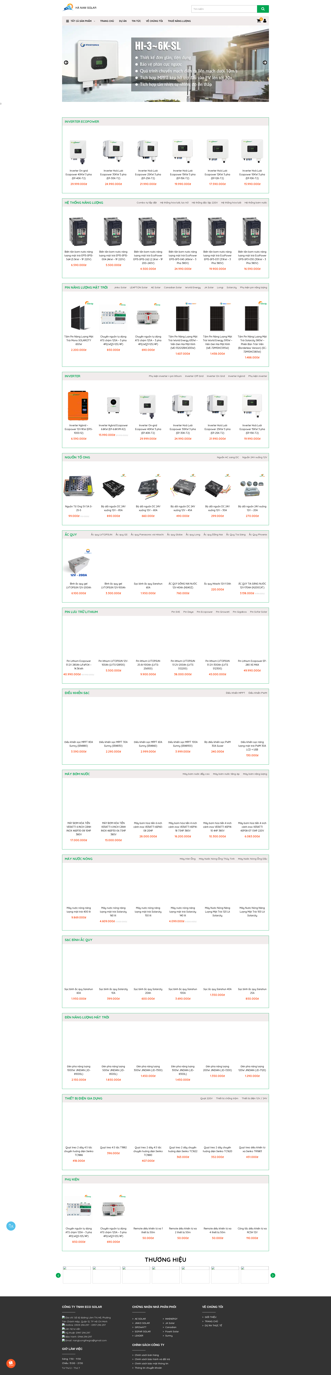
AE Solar (156, 287)
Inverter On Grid (216, 376)
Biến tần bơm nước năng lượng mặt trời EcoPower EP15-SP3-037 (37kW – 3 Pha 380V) (217, 257)
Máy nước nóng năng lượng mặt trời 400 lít (79, 909)
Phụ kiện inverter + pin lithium (165, 376)
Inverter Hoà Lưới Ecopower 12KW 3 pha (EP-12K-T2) (217, 174)
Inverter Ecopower (82, 121)
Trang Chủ (107, 21)
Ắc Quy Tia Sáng (235, 534)
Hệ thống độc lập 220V (205, 202)
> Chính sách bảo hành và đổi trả (151, 1359)
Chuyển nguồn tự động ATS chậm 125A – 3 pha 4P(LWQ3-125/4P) (148, 340)
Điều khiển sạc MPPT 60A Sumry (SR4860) (148, 744)
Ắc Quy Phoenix (258, 534)
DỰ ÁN (123, 21)
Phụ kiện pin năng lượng (253, 287)
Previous (66, 62)
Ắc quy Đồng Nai (213, 534)
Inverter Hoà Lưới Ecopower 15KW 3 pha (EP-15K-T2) (182, 174)
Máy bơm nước (77, 774)
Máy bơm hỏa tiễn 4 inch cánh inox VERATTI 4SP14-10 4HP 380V (217, 827)
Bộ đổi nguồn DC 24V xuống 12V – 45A (183, 508)
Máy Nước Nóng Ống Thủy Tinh (217, 858)
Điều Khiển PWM (258, 692)
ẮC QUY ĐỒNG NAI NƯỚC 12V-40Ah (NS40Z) (183, 585)
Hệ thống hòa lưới (231, 202)
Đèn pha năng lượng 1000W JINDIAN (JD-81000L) (78, 1070)
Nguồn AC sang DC (228, 457)
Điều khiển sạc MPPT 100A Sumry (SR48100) (183, 744)
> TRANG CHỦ (210, 1321)
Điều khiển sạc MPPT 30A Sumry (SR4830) (113, 744)
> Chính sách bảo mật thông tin (150, 1363)
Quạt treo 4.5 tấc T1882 (113, 1147)
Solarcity (232, 287)
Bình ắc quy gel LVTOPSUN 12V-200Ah (78, 585)
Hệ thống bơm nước (256, 202)
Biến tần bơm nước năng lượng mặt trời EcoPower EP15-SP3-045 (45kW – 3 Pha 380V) (183, 257)
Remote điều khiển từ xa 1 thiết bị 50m (148, 1230)
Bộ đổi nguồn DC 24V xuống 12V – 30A (217, 508)
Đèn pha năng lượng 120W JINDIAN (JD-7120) (252, 1068)
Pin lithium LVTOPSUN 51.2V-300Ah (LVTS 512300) (217, 664)
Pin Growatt (222, 611)
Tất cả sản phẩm (81, 21)
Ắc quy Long (193, 534)
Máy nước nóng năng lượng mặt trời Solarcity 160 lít (113, 911)
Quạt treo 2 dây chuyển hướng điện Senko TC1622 (182, 1149)
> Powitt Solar (171, 1331)
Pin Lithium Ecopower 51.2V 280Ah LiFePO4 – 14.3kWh (78, 664)
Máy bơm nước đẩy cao (196, 773)
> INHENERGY (170, 1318)
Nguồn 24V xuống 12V (254, 457)
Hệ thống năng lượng (84, 202)
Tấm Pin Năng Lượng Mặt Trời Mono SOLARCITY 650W (78, 340)
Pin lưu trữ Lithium (81, 612)
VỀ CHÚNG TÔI (154, 21)
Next (264, 62)
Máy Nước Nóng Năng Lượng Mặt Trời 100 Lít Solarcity (252, 911)
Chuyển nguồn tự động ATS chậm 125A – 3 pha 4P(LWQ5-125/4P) (113, 340)
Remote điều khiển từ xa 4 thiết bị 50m (217, 1230)
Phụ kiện (72, 1179)
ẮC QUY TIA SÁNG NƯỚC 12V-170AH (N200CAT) (252, 585)
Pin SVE (176, 611)
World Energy (193, 287)
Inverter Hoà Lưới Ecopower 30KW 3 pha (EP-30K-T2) (113, 174)
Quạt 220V (206, 1098)
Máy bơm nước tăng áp (226, 773)
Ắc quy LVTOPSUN (101, 534)
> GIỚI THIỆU (209, 1317)
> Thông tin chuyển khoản (147, 1367)
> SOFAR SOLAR (141, 1331)
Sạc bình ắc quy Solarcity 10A (113, 991)
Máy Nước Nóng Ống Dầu (252, 858)
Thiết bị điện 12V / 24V (254, 1098)
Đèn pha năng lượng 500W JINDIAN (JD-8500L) (113, 1070)
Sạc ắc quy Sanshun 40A (217, 989)
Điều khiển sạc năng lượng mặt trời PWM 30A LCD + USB (252, 746)
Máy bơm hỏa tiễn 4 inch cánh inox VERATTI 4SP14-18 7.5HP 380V (182, 827)
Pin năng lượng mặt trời (86, 287)
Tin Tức (136, 21)
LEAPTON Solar (139, 287)
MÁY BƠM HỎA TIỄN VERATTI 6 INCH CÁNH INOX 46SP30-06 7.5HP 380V (113, 829)
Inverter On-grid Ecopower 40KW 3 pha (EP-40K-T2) (79, 174)
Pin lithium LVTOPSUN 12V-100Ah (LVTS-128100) (113, 662)
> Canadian (169, 1327)
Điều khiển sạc (77, 693)
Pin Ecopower (205, 611)
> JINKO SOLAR (141, 1323)
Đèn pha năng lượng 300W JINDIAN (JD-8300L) (182, 1070)
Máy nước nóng (78, 859)
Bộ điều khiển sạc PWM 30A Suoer (217, 744)
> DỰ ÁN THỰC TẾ (212, 1325)
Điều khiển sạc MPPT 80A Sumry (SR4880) (78, 744)
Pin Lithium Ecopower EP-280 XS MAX (252, 662)
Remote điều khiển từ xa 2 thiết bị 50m (183, 1230)
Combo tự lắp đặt (147, 202)
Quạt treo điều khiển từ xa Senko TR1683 (252, 1149)
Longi (220, 287)
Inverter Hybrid (236, 376)
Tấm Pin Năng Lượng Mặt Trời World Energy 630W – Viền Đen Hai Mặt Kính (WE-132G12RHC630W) (183, 342)
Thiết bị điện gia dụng (83, 1098)
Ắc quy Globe (174, 534)
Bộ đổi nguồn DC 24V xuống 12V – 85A (113, 508)
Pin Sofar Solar (258, 611)
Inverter (72, 376)
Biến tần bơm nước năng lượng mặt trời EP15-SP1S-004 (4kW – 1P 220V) (113, 255)
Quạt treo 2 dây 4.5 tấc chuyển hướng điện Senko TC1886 (78, 1151)
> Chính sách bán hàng (145, 1355)
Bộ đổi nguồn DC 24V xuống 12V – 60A (148, 508)
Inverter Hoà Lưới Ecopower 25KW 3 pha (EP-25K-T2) (148, 174)
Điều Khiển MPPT (235, 692)
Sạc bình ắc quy (78, 940)
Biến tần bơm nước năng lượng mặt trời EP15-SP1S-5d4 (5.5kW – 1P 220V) (78, 255)
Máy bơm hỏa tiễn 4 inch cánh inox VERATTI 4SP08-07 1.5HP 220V (252, 827)
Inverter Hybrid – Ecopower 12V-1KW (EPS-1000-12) (79, 429)
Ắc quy (71, 534)
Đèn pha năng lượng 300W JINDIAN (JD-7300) (148, 1068)
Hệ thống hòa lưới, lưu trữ (174, 202)
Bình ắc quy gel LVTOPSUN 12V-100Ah (113, 585)
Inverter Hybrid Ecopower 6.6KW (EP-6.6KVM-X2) (113, 427)
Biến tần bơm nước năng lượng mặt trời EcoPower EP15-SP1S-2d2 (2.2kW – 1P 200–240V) (148, 257)
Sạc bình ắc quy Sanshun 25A (252, 991)
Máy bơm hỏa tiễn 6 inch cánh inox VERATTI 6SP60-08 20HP (148, 827)
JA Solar (209, 287)
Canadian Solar (173, 287)
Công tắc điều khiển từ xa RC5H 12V (252, 1230)
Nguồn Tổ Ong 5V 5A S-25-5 (78, 508)
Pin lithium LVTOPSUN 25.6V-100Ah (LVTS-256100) (148, 664)
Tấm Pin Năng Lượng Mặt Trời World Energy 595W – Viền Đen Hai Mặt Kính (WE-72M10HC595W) (217, 342)
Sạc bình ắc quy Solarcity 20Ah (148, 991)
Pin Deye (188, 611)
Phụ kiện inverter (257, 376)
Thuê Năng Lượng (179, 21)
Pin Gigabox (240, 611)
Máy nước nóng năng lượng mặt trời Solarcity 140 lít (182, 911)
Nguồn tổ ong (77, 457)
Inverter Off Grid (194, 376)
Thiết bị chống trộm (227, 1098)
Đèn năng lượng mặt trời (87, 1017)
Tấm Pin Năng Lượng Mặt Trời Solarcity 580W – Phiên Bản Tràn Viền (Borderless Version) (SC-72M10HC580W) (252, 344)
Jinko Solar (120, 287)
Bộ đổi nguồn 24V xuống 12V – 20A (252, 508)
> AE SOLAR (139, 1318)
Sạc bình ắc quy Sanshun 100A (183, 991)
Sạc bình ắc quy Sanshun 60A (148, 585)
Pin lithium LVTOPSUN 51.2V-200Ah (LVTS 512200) (183, 664)
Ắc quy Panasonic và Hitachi (147, 534)
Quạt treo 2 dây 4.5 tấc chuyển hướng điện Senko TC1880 (148, 1151)
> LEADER (137, 1335)
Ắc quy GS (121, 534)
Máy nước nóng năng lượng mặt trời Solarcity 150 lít (148, 911)
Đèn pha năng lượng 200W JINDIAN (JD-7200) (217, 1068)
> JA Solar (169, 1323)
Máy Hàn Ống (187, 858)
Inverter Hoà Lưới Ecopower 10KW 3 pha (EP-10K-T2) (252, 174)
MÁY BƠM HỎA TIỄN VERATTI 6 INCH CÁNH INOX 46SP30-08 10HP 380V (79, 829)
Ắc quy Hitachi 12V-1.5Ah (217, 583)
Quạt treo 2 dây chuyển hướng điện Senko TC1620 (217, 1149)
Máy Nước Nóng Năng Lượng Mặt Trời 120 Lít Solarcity (217, 911)
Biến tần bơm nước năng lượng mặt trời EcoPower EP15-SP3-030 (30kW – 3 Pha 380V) (252, 257)
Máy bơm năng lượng (255, 773)
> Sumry (168, 1335)
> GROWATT (139, 1327)
